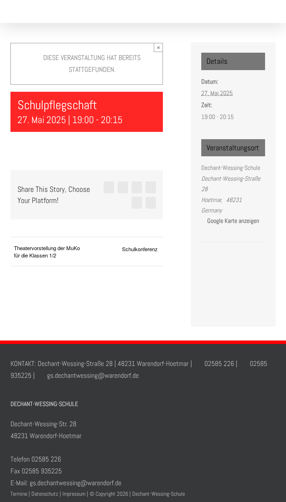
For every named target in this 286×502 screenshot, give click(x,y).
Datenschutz (44, 493)
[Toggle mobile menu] (273, 12)
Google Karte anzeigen (233, 221)
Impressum (73, 493)
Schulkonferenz (140, 249)
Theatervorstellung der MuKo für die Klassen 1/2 (47, 251)
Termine (18, 493)
